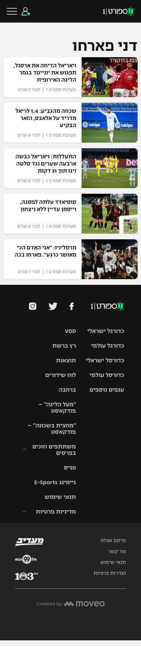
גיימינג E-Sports (55, 482)
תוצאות (66, 360)
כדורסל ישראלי (105, 360)
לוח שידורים (60, 375)
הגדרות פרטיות (110, 573)
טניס (70, 467)
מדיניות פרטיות (56, 511)
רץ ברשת (64, 345)
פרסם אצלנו (113, 540)
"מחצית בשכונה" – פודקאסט (51, 428)
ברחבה (67, 389)
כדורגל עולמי (107, 345)
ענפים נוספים (106, 389)
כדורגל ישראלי (105, 331)
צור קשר (117, 551)
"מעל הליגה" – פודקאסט (57, 407)
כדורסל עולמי (106, 375)
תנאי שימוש (60, 497)
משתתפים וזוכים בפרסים (54, 449)
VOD (70, 331)
